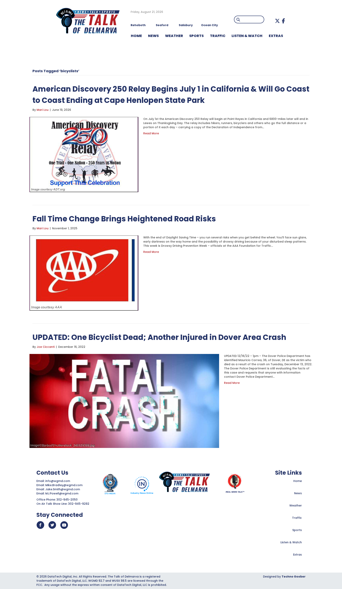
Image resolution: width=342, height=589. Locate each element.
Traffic (297, 518)
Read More (151, 133)
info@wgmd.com (58, 481)
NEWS (153, 35)
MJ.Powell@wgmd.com (62, 493)
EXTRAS (276, 35)
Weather (295, 505)
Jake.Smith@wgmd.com (63, 489)
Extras (297, 555)
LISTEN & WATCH (247, 35)
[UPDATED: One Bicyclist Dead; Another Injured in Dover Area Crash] (124, 401)
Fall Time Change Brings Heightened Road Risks (124, 218)
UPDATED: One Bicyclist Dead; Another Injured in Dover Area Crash (159, 337)
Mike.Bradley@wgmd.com (64, 485)
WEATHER (174, 35)
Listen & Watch (291, 542)
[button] (277, 20)
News (298, 493)
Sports (196, 35)
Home (297, 481)
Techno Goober (294, 577)
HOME (136, 35)
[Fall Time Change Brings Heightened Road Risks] (83, 273)
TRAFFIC (217, 35)
